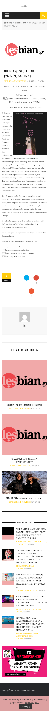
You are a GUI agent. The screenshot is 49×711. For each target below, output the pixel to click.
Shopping (28, 634)
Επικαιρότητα (22, 566)
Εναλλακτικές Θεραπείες (35, 542)
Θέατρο (26, 466)
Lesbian (24, 6)
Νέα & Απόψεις (30, 590)
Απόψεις (20, 590)
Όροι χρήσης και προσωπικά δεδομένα (18, 690)
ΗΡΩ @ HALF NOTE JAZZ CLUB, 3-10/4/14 (24, 404)
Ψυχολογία (21, 544)
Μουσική (21, 81)
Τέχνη (19, 612)
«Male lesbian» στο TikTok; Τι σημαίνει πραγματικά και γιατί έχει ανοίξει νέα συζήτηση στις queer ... (30, 580)
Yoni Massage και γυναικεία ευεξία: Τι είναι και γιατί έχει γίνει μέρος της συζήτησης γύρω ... (31, 533)
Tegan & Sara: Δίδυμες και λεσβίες (24, 498)
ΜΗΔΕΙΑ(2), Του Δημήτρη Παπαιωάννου (24, 460)
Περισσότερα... (32, 702)
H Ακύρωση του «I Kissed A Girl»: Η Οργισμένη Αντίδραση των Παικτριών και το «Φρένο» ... (31, 601)
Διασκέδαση (10, 81)
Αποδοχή (25, 706)
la (43, 81)
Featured (20, 542)
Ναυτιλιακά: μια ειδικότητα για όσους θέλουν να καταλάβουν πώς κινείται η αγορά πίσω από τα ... (30, 623)
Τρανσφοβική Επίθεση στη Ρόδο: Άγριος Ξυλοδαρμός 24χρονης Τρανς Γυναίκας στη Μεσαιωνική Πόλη (29, 556)
